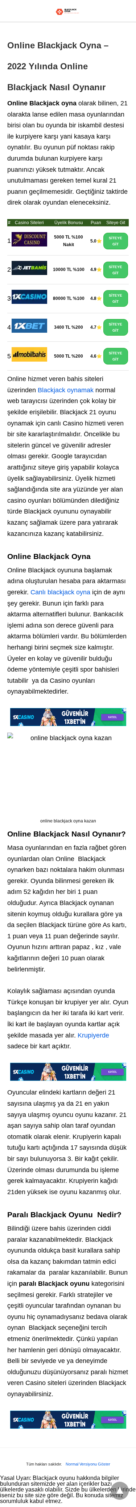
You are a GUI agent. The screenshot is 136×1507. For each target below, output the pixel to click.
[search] (125, 11)
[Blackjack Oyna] (67, 12)
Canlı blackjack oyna (60, 592)
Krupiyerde (93, 1035)
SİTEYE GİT (115, 241)
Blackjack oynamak (66, 390)
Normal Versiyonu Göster (88, 1464)
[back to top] (120, 1491)
